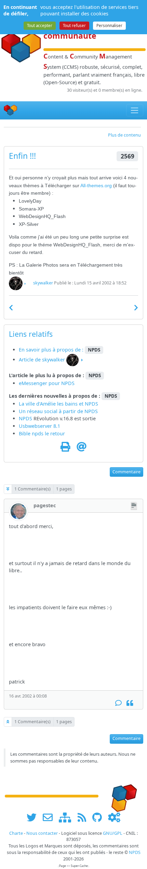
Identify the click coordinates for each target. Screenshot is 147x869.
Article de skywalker (42, 359)
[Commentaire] (118, 703)
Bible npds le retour (42, 433)
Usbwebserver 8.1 (39, 426)
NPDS (91, 411)
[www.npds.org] (121, 795)
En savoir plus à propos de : (52, 349)
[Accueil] (10, 110)
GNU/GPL (112, 833)
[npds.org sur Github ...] (99, 817)
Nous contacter (42, 833)
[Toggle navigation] (135, 110)
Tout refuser (74, 25)
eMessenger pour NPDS (47, 383)
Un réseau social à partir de (51, 411)
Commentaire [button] (126, 472)
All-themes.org (96, 185)
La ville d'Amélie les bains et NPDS (58, 403)
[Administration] (114, 817)
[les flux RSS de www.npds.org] (84, 817)
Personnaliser (109, 25)
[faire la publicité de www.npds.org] (50, 817)
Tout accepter (39, 25)
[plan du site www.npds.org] (67, 817)
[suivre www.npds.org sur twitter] (34, 817)
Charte (16, 833)
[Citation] (129, 703)
